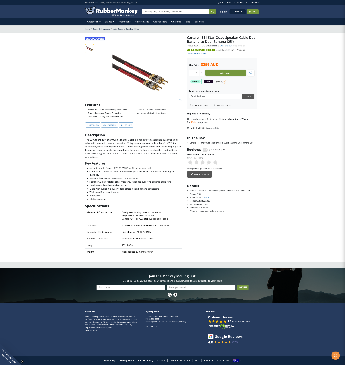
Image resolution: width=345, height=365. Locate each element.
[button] (11, 354)
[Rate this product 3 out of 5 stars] (203, 162)
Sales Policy (110, 360)
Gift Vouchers (160, 21)
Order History (240, 2)
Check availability (212, 128)
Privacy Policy (127, 360)
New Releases (142, 21)
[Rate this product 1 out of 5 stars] (190, 162)
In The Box (126, 124)
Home (87, 29)
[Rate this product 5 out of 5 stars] (215, 162)
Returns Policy (145, 360)
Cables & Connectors (101, 29)
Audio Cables (118, 29)
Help (196, 360)
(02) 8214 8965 (224, 2)
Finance (161, 360)
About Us (208, 360)
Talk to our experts (223, 105)
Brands (109, 21)
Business (199, 21)
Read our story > (92, 330)
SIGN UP (242, 287)
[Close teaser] (22, 361)
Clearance (176, 21)
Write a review (226, 46)
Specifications (109, 124)
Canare (206, 197)
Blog (188, 21)
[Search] (212, 11)
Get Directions (151, 326)
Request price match (200, 105)
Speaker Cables (132, 29)
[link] (170, 295)
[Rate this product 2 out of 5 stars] (196, 162)
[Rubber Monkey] (111, 15)
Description (93, 124)
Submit (248, 96)
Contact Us (255, 2)
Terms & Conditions (180, 360)
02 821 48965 (154, 319)
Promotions (125, 21)
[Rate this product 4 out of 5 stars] (209, 162)
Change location (203, 122)
